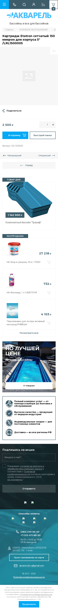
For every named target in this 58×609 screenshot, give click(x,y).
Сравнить (54, 51)
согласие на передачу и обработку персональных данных (25, 467)
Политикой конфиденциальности (21, 473)
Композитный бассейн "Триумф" (23, 222)
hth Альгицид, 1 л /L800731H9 (22, 292)
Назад (29, 165)
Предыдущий (14, 155)
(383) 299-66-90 (30, 531)
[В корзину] (48, 262)
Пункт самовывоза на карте (29, 557)
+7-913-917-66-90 (31, 535)
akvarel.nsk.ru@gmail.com (31, 565)
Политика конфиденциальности (29, 577)
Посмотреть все (29, 333)
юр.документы (14, 479)
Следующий (44, 155)
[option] (29, 76)
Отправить (29, 488)
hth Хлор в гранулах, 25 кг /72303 (23, 262)
